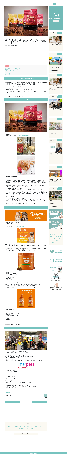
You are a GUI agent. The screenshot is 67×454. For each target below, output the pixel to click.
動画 (47, 4)
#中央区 (21, 426)
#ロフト (57, 236)
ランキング (21, 4)
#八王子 (13, 426)
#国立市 (22, 428)
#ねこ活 (25, 426)
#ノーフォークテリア (29, 428)
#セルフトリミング (39, 426)
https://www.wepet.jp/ (20, 226)
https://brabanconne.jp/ (24, 135)
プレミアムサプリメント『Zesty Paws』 (12, 68)
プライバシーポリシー (34, 452)
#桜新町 (51, 234)
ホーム (12, 4)
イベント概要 (8, 74)
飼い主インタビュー (34, 4)
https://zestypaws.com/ (23, 225)
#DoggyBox (52, 240)
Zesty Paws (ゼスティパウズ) (10, 71)
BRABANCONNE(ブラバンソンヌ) (11, 69)
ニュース (50, 4)
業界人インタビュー (42, 4)
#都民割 (55, 234)
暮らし (28, 4)
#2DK (59, 234)
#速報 (53, 242)
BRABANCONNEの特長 (11, 70)
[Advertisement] (26, 56)
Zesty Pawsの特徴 (10, 73)
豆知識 (25, 4)
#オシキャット (57, 242)
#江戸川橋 (9, 426)
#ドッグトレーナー (31, 426)
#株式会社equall (58, 240)
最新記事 (16, 4)
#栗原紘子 (17, 426)
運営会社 (31, 452)
